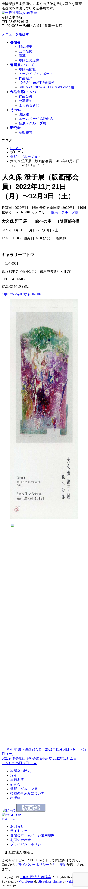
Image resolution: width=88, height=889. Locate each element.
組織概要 (25, 47)
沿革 (22, 56)
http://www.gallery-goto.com (21, 294)
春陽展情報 (27, 69)
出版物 (24, 114)
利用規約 (59, 864)
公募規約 (25, 101)
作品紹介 (25, 78)
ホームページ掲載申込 (36, 119)
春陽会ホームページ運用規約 (32, 835)
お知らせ (17, 826)
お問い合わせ (20, 840)
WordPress (26, 881)
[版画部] (31, 810)
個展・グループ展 (32, 123)
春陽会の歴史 (29, 60)
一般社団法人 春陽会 (35, 877)
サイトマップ (20, 831)
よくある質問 (29, 105)
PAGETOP (9, 819)
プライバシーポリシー (27, 844)
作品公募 (25, 96)
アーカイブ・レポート (36, 74)
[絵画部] (9, 810)
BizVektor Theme (50, 881)
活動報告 (25, 132)
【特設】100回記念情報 (37, 83)
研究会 (15, 784)
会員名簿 (25, 51)
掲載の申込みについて (27, 793)
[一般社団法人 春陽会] (19, 13)
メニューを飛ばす (15, 34)
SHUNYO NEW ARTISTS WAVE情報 (46, 87)
